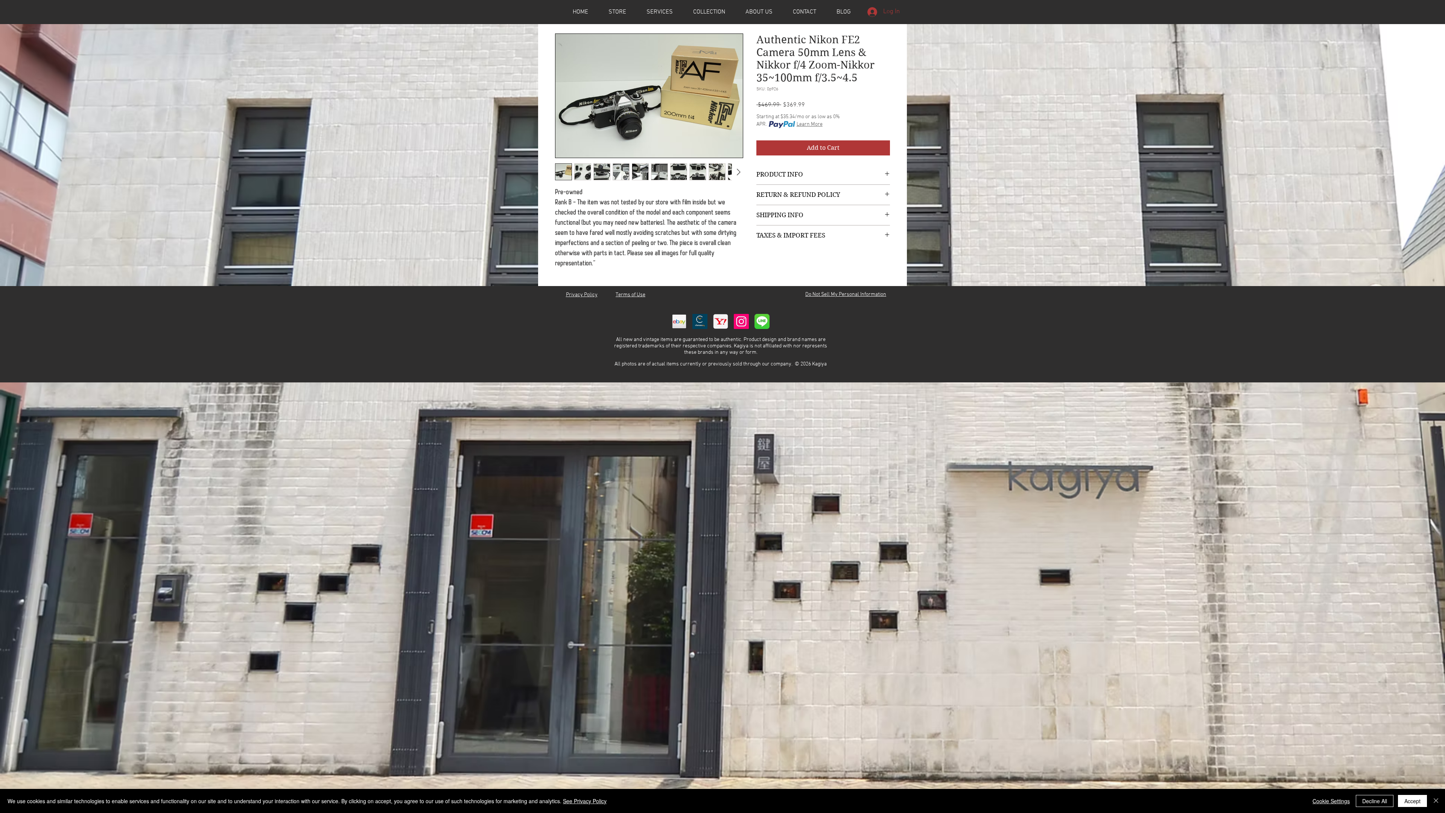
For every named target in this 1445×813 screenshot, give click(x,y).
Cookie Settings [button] (1331, 801)
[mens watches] (699, 321)
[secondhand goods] (720, 321)
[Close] (1435, 801)
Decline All (1374, 801)
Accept (1412, 801)
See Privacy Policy (585, 801)
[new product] (741, 321)
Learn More (810, 124)
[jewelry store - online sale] (762, 321)
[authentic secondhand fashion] (679, 321)
